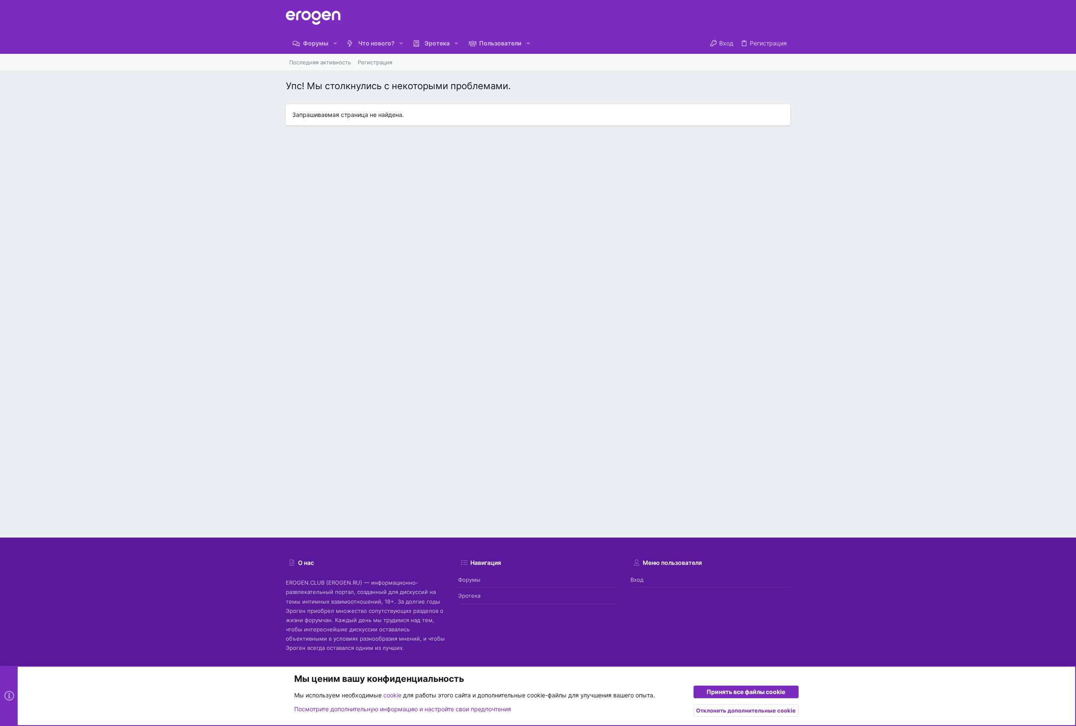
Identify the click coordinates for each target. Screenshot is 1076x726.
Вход (636, 579)
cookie (392, 695)
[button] (334, 43)
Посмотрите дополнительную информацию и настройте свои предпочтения (402, 709)
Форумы (469, 579)
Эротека (469, 595)
